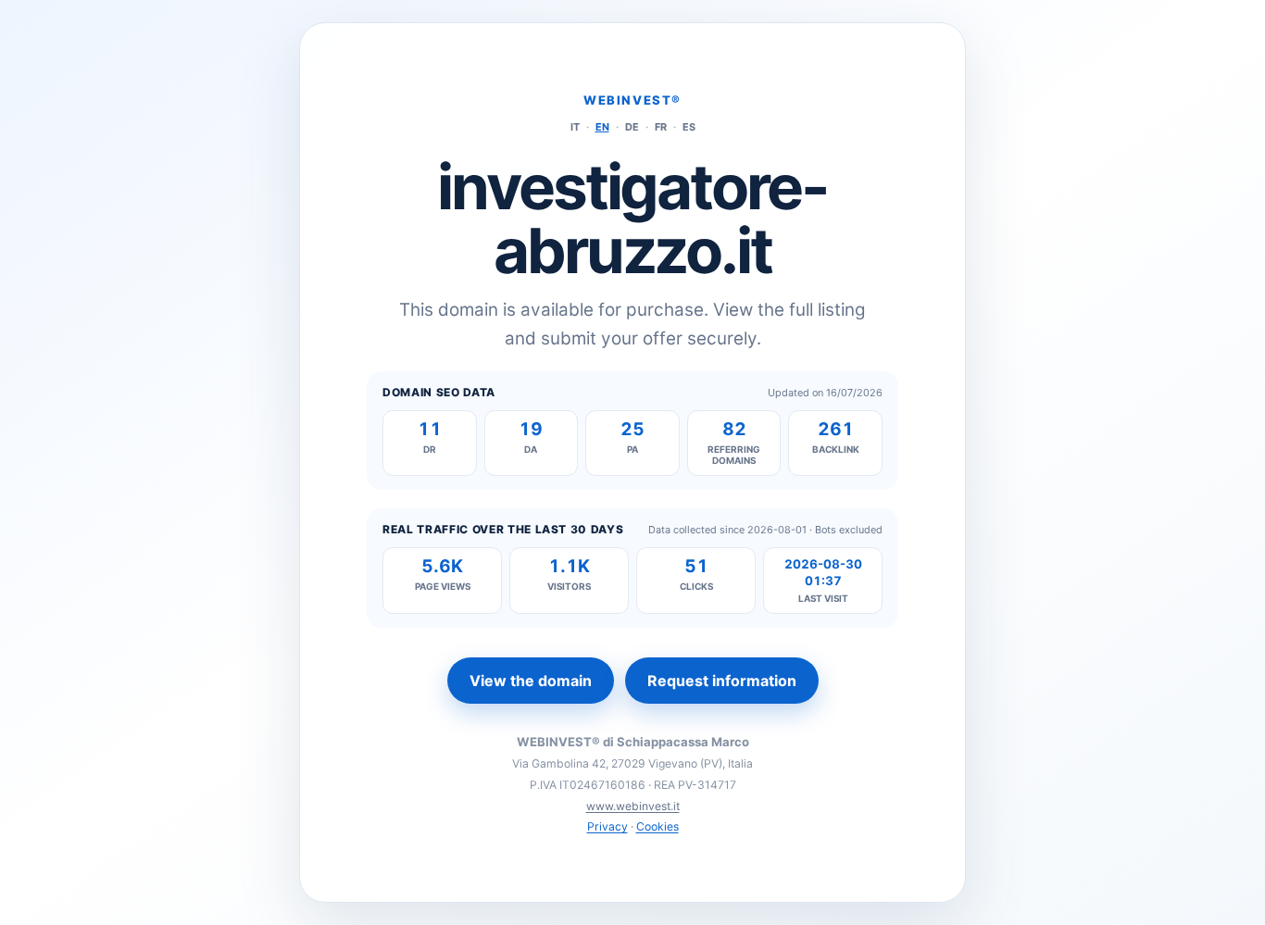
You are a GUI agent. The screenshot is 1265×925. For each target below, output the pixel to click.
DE (632, 126)
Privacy (607, 826)
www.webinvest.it (633, 806)
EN (602, 126)
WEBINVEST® (632, 100)
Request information (721, 680)
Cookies (657, 826)
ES (689, 126)
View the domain (531, 680)
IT (575, 126)
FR (661, 126)
